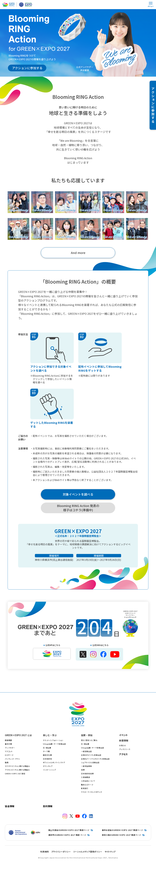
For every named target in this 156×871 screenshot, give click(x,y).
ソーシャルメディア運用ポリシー (87, 851)
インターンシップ (49, 770)
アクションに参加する (27, 68)
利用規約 (44, 851)
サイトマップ (110, 851)
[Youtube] (114, 656)
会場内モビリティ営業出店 (91, 755)
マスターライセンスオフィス (91, 792)
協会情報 (9, 806)
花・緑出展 (47, 747)
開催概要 (8, 740)
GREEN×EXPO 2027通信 (15, 773)
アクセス (123, 754)
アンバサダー (10, 747)
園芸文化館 (47, 755)
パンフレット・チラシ (12, 759)
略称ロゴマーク (87, 784)
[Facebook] (103, 655)
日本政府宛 (47, 759)
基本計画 (8, 744)
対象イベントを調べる (78, 494)
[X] (83, 656)
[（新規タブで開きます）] (65, 816)
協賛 (83, 770)
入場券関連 (85, 777)
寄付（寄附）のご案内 (89, 740)
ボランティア (48, 766)
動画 (7, 762)
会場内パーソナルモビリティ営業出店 (95, 759)
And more (78, 252)
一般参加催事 (86, 766)
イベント (123, 735)
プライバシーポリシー (61, 851)
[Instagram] (93, 655)
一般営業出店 (86, 751)
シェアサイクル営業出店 (90, 762)
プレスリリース (124, 749)
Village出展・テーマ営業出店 (54, 744)
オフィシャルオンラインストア (54, 762)
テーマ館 (46, 751)
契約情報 (48, 806)
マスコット (9, 751)
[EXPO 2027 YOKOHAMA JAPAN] (52, 654)
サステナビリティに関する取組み (17, 766)
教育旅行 (84, 788)
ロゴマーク (9, 755)
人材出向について (88, 781)
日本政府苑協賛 (87, 773)
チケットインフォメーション (53, 740)
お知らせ (122, 745)
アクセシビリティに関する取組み (17, 770)
